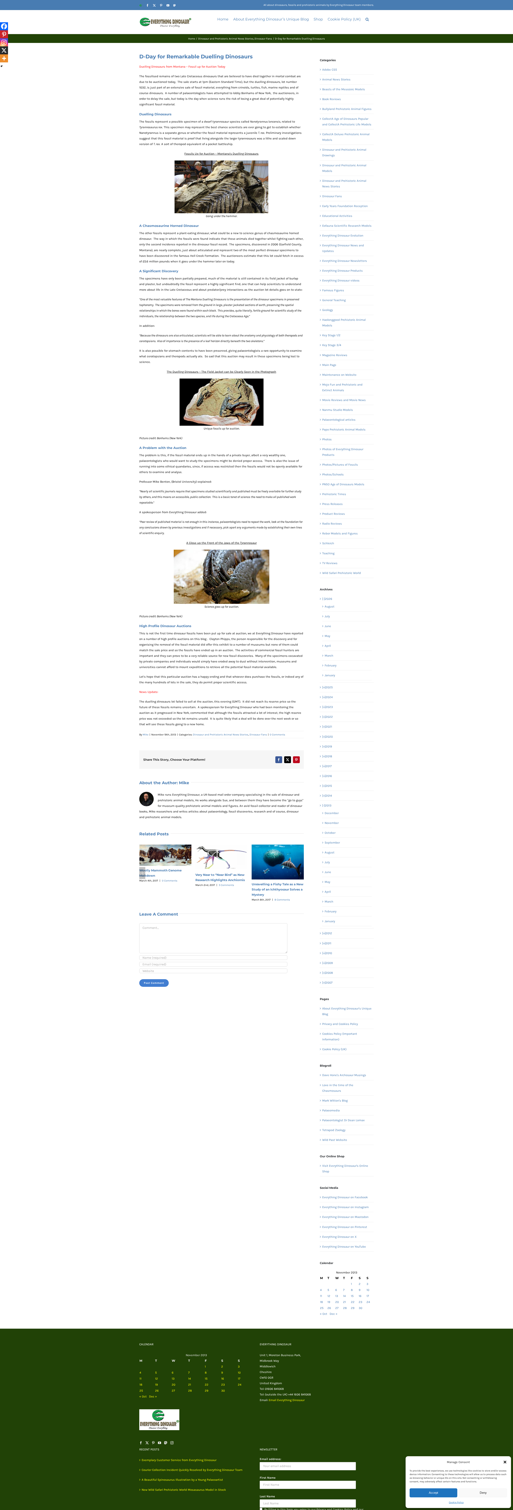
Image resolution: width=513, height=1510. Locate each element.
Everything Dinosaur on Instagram (345, 1207)
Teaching (328, 553)
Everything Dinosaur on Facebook (345, 1197)
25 (321, 1308)
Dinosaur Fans (258, 734)
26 (329, 1308)
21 (344, 1302)
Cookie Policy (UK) (334, 1049)
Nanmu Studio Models (337, 410)
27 (336, 1308)
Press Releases (332, 504)
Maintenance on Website (339, 375)
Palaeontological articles (338, 419)
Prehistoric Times (334, 494)
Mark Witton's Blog (335, 1100)
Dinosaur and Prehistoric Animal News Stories (220, 734)
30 (360, 1308)
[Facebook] (4, 26)
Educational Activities (337, 216)
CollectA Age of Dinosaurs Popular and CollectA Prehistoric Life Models (346, 121)
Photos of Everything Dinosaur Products (342, 452)
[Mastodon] (165, 1442)
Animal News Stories (336, 79)
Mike (145, 734)
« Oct (323, 1314)
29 (352, 1308)
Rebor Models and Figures (340, 533)
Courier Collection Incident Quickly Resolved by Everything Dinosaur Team (192, 1470)
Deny (483, 1492)
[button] (505, 1462)
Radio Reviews (332, 523)
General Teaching (334, 300)
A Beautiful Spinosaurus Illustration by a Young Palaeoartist (182, 1480)
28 (345, 1308)
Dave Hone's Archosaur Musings (344, 1075)
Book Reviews (331, 99)
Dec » (333, 1314)
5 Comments (170, 885)
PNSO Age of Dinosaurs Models (343, 484)
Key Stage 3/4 (331, 345)
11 (321, 1296)
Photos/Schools (333, 474)
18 (321, 1302)
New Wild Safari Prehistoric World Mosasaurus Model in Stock (184, 1490)
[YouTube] (159, 1442)
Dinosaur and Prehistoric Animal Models (344, 168)
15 (352, 1296)
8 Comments (226, 899)
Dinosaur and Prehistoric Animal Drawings (344, 152)
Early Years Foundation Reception (345, 206)
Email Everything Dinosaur (287, 1400)
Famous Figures (333, 290)
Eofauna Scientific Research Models (347, 225)
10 (368, 1290)
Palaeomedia (331, 1110)
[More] (4, 58)
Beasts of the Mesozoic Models (343, 89)
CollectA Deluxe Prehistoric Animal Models (346, 137)
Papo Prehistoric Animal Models (344, 429)
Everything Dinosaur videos (341, 280)
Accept (433, 1492)
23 (360, 1302)
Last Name (267, 1496)
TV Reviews (329, 563)
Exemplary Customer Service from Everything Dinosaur (179, 1460)
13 (336, 1296)
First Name (268, 1478)
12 (328, 1296)
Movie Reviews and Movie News (344, 400)
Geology (327, 310)
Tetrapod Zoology (333, 1130)
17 (368, 1296)
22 (352, 1302)
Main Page (329, 365)
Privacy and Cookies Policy (340, 1024)
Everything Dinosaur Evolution (342, 235)
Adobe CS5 (329, 69)
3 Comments (282, 879)
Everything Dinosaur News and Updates (343, 248)
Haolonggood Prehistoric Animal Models (344, 322)
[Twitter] (147, 1442)
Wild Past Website (334, 1140)
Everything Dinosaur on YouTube (344, 1246)
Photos (327, 439)
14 (344, 1296)
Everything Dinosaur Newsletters (344, 261)
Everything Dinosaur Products (342, 270)
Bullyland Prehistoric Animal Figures (347, 109)
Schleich (328, 543)
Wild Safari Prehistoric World (341, 573)
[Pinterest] (4, 34)
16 (360, 1296)
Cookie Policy (456, 1502)
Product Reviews (333, 514)
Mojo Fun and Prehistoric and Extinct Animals (342, 387)
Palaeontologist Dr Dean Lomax (343, 1120)
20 (337, 1302)
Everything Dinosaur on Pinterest (344, 1227)
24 (368, 1302)
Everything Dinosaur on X (339, 1237)
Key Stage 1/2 (331, 335)
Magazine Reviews (334, 355)
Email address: (270, 1459)
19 (328, 1302)
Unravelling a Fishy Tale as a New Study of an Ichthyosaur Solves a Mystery (221, 889)
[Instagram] (4, 42)
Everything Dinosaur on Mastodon (345, 1217)
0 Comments (277, 734)
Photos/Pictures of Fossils (340, 464)
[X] (4, 50)
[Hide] (1, 66)
